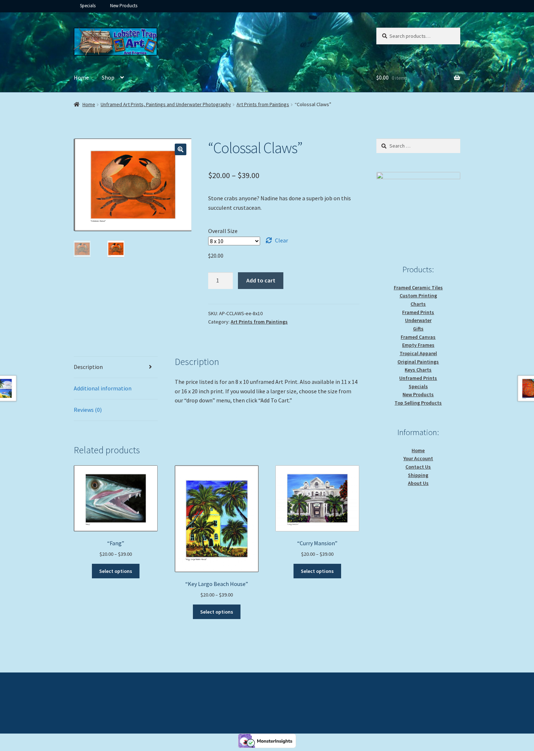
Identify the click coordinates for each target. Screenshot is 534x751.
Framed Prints (418, 312)
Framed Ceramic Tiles (418, 287)
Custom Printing (418, 295)
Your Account (418, 458)
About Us (418, 483)
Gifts (418, 328)
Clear (281, 240)
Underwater (418, 320)
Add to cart (260, 280)
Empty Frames (418, 345)
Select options (115, 571)
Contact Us (418, 466)
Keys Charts (418, 369)
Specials (88, 6)
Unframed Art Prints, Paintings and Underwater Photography (166, 104)
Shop (108, 77)
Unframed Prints (418, 378)
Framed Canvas (418, 337)
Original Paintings (418, 361)
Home (81, 77)
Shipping (418, 475)
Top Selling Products (418, 402)
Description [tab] (88, 366)
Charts (418, 304)
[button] (180, 149)
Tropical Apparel (418, 353)
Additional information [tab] (103, 388)
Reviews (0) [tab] (88, 409)
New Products (123, 6)
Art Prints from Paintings (262, 104)
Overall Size (223, 230)
